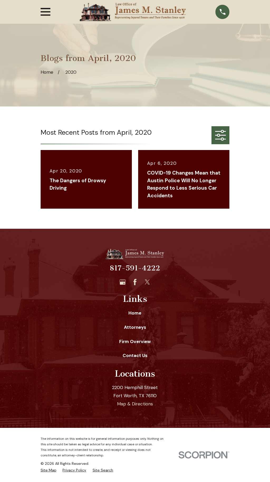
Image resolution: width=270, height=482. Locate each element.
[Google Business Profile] (122, 282)
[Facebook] (135, 282)
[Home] (133, 12)
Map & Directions (135, 404)
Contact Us (135, 355)
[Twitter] (147, 282)
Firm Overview (135, 341)
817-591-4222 (135, 268)
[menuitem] (48, 470)
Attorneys (135, 327)
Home (134, 313)
